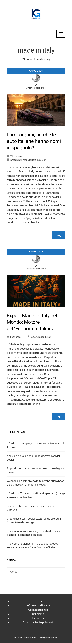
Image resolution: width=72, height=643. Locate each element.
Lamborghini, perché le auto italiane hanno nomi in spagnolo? (34, 141)
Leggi (58, 235)
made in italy (29, 160)
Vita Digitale (16, 156)
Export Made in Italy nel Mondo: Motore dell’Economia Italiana (32, 322)
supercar (41, 160)
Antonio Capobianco (36, 87)
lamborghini (16, 160)
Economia (15, 337)
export (33, 337)
